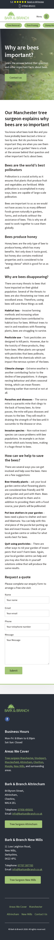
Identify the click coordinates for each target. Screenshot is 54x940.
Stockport (40, 758)
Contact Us (41, 914)
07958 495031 (28, 5)
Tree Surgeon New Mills (23, 880)
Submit (14, 670)
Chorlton (38, 762)
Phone (8, 621)
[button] (46, 16)
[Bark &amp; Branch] (17, 15)
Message (9, 634)
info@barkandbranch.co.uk (27, 813)
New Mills (19, 766)
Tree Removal (13, 25)
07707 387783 (25, 865)
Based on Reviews (35, 2)
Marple (8, 766)
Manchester (35, 906)
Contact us (16, 77)
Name (8, 594)
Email (8, 607)
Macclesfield (12, 762)
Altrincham (26, 762)
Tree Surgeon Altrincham (23, 824)
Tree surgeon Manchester (19, 758)
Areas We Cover (18, 906)
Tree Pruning (32, 25)
